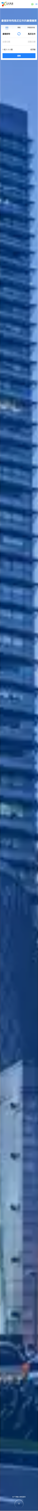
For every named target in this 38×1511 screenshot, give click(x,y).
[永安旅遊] (7, 4)
